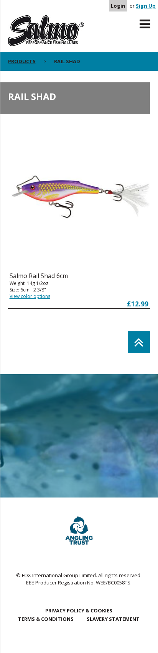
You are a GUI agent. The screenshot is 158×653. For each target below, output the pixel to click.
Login (118, 5)
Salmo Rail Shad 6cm (39, 276)
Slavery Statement (113, 618)
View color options (30, 296)
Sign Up (146, 5)
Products (22, 61)
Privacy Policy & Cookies (78, 610)
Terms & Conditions (46, 618)
